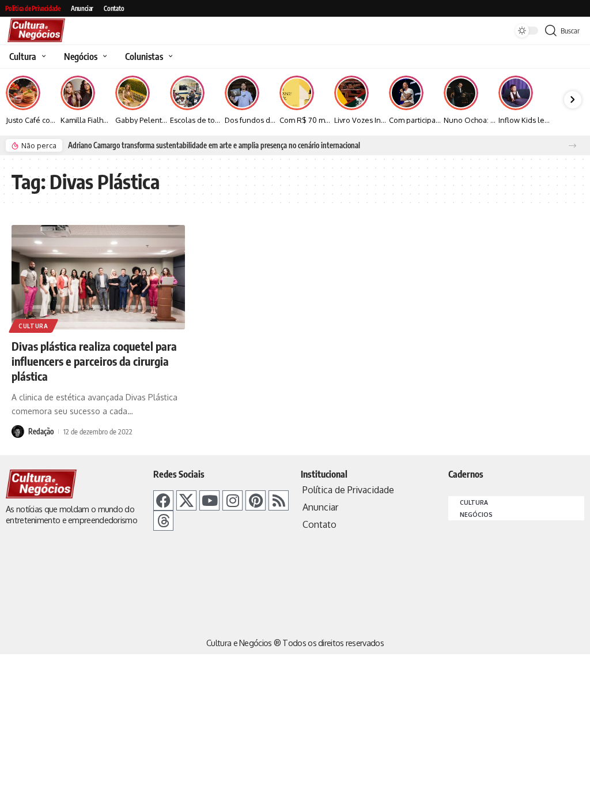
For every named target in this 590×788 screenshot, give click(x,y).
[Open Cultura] (42, 56)
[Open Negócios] (103, 56)
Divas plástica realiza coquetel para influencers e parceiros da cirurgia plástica (94, 361)
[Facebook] (163, 500)
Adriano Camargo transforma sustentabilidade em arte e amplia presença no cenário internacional (214, 145)
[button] (572, 145)
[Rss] (278, 500)
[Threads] (163, 521)
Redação (41, 431)
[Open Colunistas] (169, 56)
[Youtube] (209, 500)
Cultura (33, 325)
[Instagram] (232, 500)
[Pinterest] (255, 500)
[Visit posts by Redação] (18, 431)
